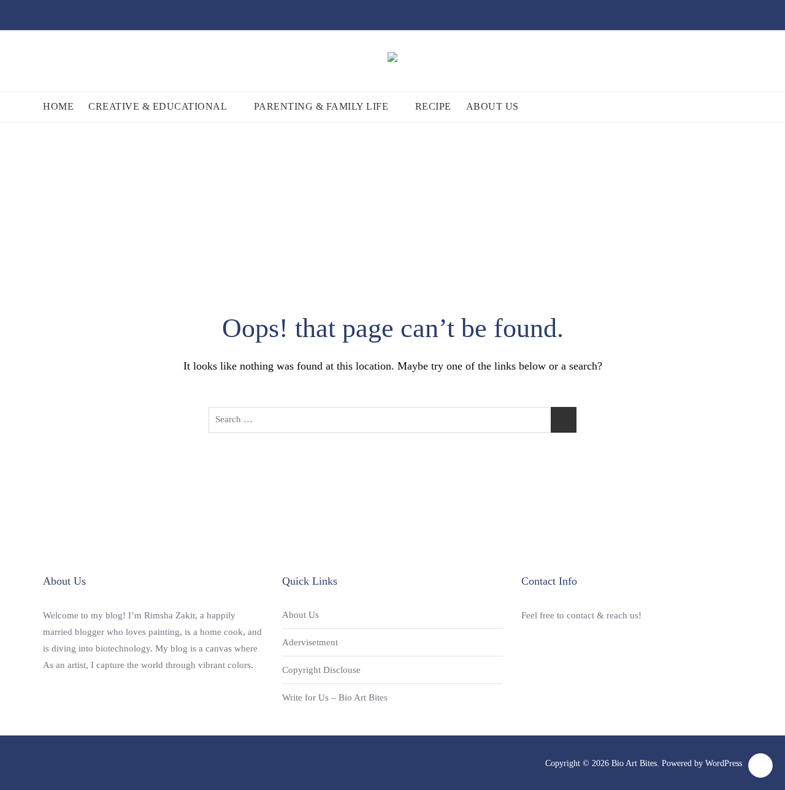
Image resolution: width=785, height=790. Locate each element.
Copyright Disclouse (321, 670)
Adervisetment (310, 642)
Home (58, 106)
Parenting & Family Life (321, 106)
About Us (492, 106)
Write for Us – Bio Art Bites (335, 697)
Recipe (433, 106)
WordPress (723, 763)
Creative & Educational (157, 106)
